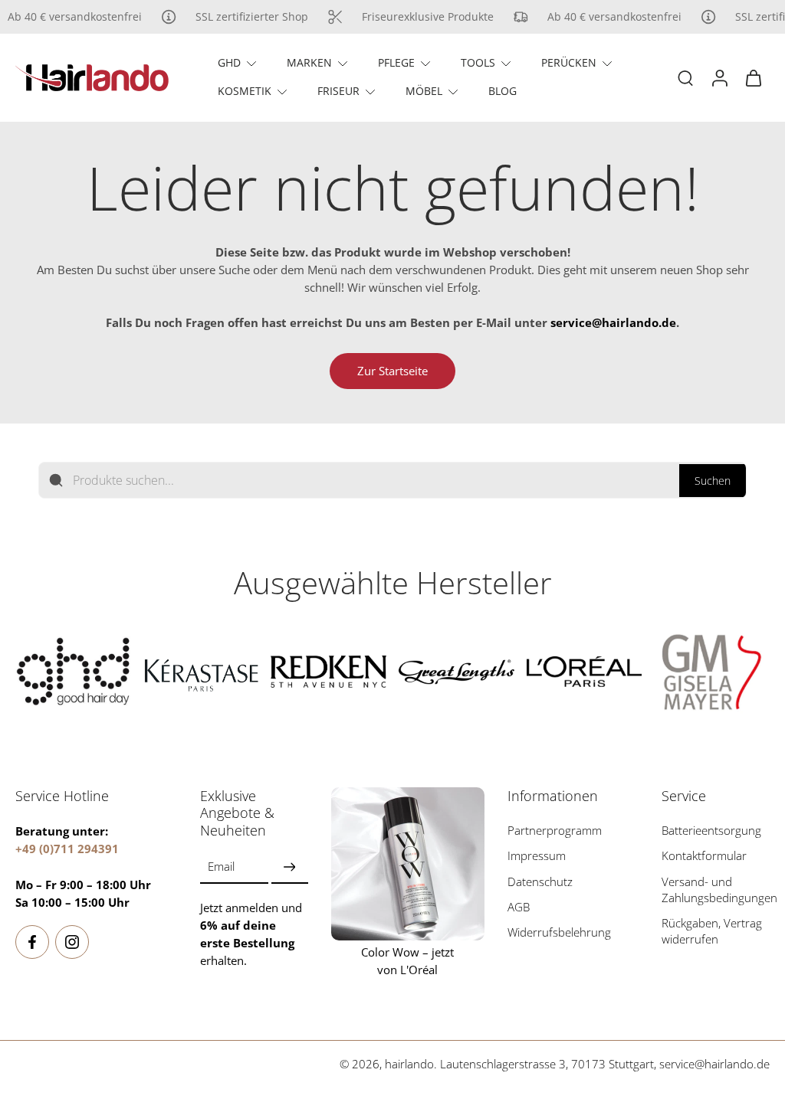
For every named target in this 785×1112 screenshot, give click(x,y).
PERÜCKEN (568, 62)
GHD (229, 62)
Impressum (536, 857)
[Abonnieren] (289, 867)
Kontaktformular (704, 857)
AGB (518, 907)
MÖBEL (424, 90)
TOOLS (478, 62)
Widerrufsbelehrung (559, 932)
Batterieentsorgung (711, 831)
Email (221, 867)
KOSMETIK (244, 90)
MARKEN (309, 62)
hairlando (409, 1064)
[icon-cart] (753, 77)
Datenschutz (540, 882)
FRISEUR (338, 90)
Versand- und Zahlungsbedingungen (719, 890)
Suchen (713, 480)
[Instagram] (72, 942)
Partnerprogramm (554, 831)
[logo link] (73, 672)
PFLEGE (396, 62)
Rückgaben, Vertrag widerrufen (712, 931)
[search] (685, 77)
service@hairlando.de (714, 1064)
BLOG (502, 90)
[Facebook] (32, 942)
